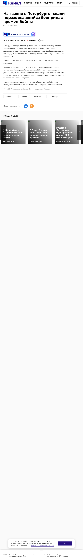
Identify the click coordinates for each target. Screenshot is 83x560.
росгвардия (53, 97)
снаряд (24, 97)
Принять (65, 543)
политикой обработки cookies (42, 546)
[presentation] (3, 132)
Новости (27, 3)
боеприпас (38, 97)
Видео (38, 3)
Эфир (59, 3)
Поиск (75, 3)
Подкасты (49, 3)
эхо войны (10, 97)
